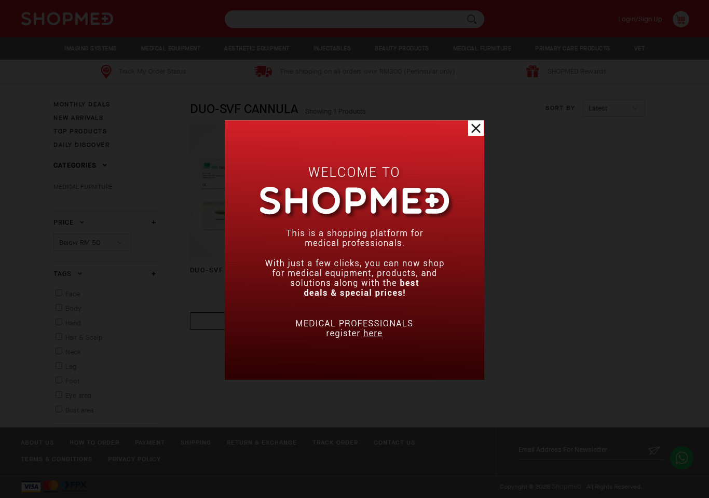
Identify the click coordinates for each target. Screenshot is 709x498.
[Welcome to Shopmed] (354, 377)
